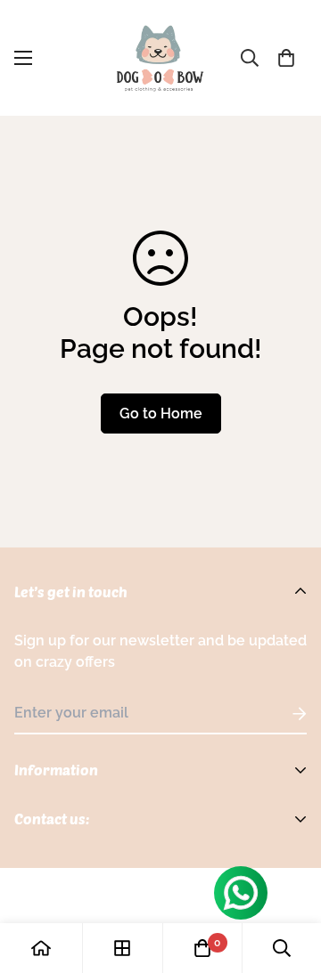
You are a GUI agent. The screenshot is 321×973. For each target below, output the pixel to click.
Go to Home (160, 413)
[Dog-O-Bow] (160, 58)
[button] (286, 57)
